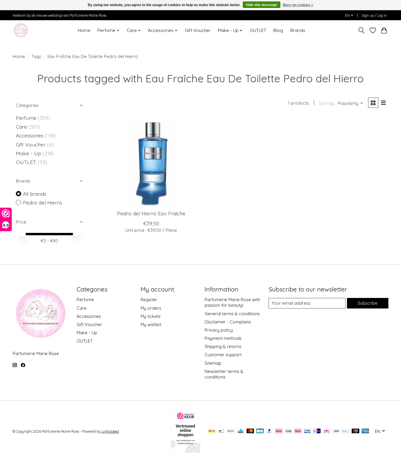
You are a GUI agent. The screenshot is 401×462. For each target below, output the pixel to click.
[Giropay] (317, 431)
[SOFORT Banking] (297, 431)
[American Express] (365, 431)
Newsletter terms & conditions (224, 374)
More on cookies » (298, 5)
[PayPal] (269, 431)
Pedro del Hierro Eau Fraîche (151, 213)
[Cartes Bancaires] (260, 431)
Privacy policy (219, 330)
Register (149, 299)
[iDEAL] (211, 431)
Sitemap (213, 363)
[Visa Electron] (307, 431)
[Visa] (336, 431)
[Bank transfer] (288, 431)
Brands (297, 30)
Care (22, 126)
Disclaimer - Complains (228, 322)
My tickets (151, 316)
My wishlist (151, 324)
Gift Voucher (198, 30)
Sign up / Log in (374, 15)
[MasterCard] (250, 431)
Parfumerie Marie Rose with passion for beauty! (232, 302)
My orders (151, 308)
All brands (34, 193)
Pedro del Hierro (42, 202)
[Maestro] (355, 431)
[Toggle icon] (361, 30)
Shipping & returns (223, 346)
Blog (278, 30)
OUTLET (258, 30)
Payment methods (223, 338)
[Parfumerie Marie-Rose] (21, 30)
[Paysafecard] (346, 431)
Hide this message (261, 5)
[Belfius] (231, 431)
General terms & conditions (232, 313)
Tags (36, 56)
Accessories (30, 135)
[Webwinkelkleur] (185, 450)
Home (84, 30)
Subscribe (368, 303)
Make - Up (29, 153)
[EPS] (326, 431)
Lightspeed (110, 431)
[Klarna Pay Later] (278, 431)
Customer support (223, 354)
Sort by (326, 103)
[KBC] (240, 431)
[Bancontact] (221, 431)
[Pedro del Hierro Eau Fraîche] (151, 161)
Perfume (26, 118)
